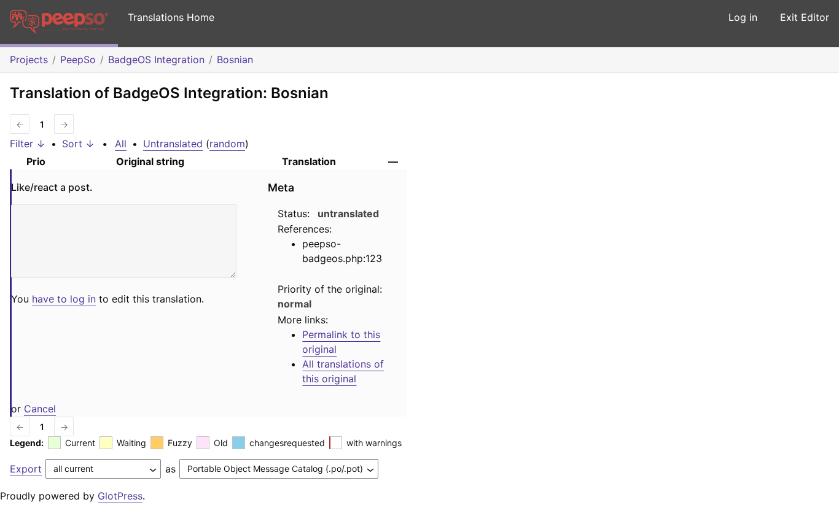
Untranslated (173, 143)
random (227, 143)
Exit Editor (804, 17)
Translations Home (171, 17)
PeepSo (78, 59)
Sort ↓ (78, 143)
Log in (742, 17)
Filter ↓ (27, 143)
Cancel (40, 409)
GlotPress (120, 496)
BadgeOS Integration (156, 59)
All (121, 143)
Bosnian (235, 59)
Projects (29, 59)
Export (26, 469)
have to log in (64, 299)
